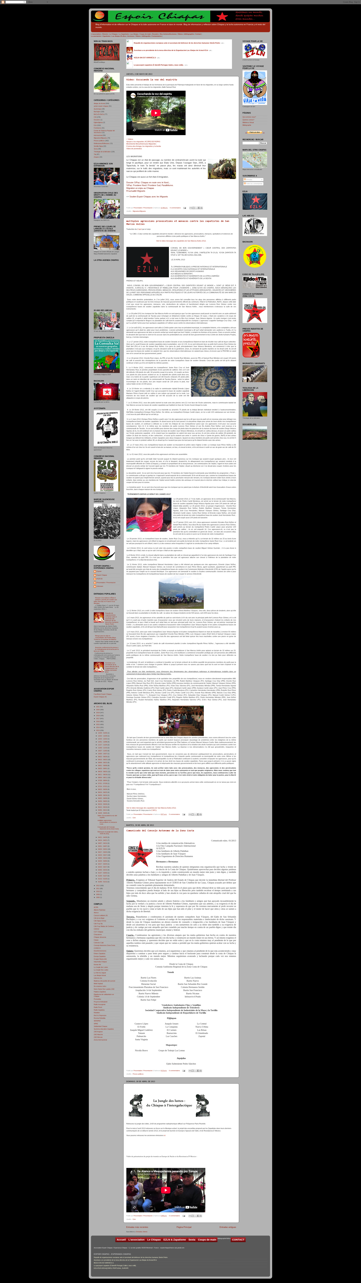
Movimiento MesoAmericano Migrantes (141, 144)
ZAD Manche (98, 1034)
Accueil (121, 1239)
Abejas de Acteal (99, 103)
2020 (98, 709)
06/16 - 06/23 (102, 792)
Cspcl (139, 229)
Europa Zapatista (99, 956)
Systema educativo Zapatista (104, 1029)
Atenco (96, 912)
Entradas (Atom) (141, 1232)
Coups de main (207, 1239)
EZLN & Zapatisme (174, 1239)
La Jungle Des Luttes (101, 970)
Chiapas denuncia (100, 937)
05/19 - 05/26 (102, 804)
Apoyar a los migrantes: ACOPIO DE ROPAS (143, 142)
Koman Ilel (97, 964)
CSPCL (154, 810)
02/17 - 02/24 (102, 864)
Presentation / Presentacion (143, 208)
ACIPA (96, 907)
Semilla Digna (98, 146)
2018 (98, 715)
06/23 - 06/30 (102, 789)
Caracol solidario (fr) (101, 915)
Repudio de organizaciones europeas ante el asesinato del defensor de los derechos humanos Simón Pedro (111, 618)
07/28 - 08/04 (102, 780)
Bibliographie (247, 125)
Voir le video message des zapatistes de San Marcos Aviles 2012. (181, 241)
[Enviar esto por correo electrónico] (190, 207)
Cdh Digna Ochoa (100, 921)
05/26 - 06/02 (102, 801)
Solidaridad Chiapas (100, 1026)
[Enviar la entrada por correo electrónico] (184, 208)
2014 (98, 727)
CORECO (97, 948)
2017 (98, 718)
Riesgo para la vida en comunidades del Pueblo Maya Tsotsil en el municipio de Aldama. (105, 637)
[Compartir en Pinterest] (201, 207)
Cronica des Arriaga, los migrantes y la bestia (143, 146)
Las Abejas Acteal (100, 975)
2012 (98, 885)
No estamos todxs (100, 986)
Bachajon (97, 111)
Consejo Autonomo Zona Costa (104, 945)
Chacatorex (98, 934)
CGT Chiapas (98, 932)
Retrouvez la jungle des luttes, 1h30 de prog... (108, 832)
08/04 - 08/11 (102, 777)
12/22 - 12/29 (102, 736)
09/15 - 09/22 (102, 759)
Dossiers (97, 120)
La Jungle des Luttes (101, 967)
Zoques (96, 157)
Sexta (96, 149)
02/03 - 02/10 (102, 870)
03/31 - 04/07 (102, 846)
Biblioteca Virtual (248, 122)
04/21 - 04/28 (102, 837)
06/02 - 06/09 (102, 798)
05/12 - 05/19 (102, 807)
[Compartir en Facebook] (198, 207)
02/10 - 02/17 (102, 867)
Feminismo (97, 128)
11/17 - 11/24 (102, 745)
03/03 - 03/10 (102, 858)
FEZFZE (100, 579)
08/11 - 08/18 (102, 774)
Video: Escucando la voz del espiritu (151, 80)
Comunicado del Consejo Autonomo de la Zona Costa (160, 831)
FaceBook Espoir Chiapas (103, 694)
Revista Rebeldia (99, 1018)
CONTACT (238, 1239)
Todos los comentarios (254, 183)
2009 (98, 894)
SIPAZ (96, 1023)
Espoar (99, 571)
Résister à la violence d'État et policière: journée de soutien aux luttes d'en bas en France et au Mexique (105, 600)
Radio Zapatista (99, 1010)
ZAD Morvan (98, 1037)
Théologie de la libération (102, 151)
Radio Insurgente (99, 1004)
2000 (98, 897)
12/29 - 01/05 (102, 733)
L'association (136, 1239)
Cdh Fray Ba (98, 923)
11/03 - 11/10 (102, 748)
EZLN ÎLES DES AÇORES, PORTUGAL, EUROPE (111, 1268)
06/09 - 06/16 (102, 795)
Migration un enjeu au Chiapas (140, 188)
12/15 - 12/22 (102, 739)
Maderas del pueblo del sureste (104, 981)
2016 (98, 721)
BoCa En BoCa (99, 114)
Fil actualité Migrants (135, 191)
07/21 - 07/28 (102, 783)
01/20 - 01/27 (102, 876)
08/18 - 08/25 (102, 771)
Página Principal (184, 1227)
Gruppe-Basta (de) (100, 959)
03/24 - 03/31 (102, 849)
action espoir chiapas (101, 106)
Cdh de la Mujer (99, 918)
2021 (98, 707)
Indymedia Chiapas (100, 962)
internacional (98, 135)
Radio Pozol (98, 1007)
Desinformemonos (100, 951)
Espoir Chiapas (102, 575)
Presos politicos (138, 1074)
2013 (98, 730)
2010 (98, 891)
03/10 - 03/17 (102, 855)
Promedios (97, 999)
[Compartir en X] (196, 207)
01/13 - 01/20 (102, 879)
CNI (95, 117)
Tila (95, 154)
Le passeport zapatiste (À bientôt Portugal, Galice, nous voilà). (115, 1265)
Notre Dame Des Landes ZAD (104, 989)
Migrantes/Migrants (139, 211)
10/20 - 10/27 (102, 753)
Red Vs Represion (100, 1015)
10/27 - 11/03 (102, 751)
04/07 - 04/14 (102, 843)
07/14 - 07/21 (102, 786)
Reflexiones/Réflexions (101, 143)
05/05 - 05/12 (102, 810)
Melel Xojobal (98, 983)
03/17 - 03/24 (102, 852)
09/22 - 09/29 (102, 756)
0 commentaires (175, 208)
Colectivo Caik (99, 942)
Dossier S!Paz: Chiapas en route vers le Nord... (148, 182)
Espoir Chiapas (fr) (100, 697)
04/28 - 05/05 (102, 813)
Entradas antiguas (228, 1227)
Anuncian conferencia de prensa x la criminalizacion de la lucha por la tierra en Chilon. (106, 649)
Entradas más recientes (137, 1227)
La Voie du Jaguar (100, 973)
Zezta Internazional (100, 1040)
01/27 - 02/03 (102, 873)
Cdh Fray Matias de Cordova (104, 926)
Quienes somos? (248, 120)
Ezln (134, 818)
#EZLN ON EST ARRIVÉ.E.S (104, 1263)
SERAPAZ (97, 1021)
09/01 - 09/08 (102, 765)
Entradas (249, 179)
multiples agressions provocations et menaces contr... (107, 822)
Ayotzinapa (97, 109)
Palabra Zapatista (100, 992)
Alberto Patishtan (99, 910)
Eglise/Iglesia (98, 122)
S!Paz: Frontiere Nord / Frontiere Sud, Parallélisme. (149, 185)
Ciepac (96, 940)
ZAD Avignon (98, 1031)
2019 (98, 712)
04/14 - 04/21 (102, 840)
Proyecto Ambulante (100, 1002)
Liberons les (98, 978)
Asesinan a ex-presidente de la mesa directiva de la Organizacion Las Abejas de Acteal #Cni (112, 667)
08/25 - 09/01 (102, 768)
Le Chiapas (154, 1239)
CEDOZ (96, 929)
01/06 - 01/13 (102, 882)
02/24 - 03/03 (102, 861)
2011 (98, 888)
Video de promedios (134, 149)
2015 (98, 724)
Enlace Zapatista (99, 953)
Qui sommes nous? (249, 117)
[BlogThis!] (193, 207)
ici (165, 1135)
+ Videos (129, 139)
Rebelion (97, 1012)
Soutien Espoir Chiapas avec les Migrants (148, 196)
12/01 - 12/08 (102, 742)
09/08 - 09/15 (102, 762)
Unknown (100, 586)
